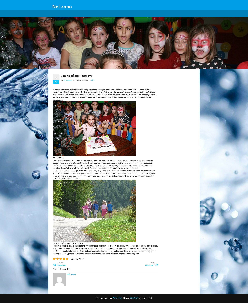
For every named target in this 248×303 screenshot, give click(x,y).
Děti (92, 80)
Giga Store (134, 298)
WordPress (117, 298)
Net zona (62, 6)
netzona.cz (68, 80)
